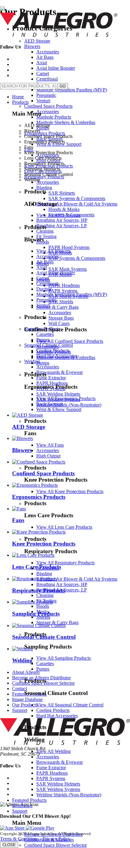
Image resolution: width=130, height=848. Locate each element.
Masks (42, 611)
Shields (43, 617)
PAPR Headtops (52, 773)
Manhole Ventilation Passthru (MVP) (71, 294)
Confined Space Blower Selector (55, 845)
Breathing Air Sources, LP (61, 589)
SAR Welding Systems (58, 789)
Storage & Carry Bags (57, 622)
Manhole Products (53, 352)
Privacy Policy (56, 838)
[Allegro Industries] (58, 35)
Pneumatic (46, 299)
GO (63, 86)
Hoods (42, 606)
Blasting (44, 573)
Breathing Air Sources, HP (61, 584)
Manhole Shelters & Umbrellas (65, 357)
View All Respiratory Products (65, 562)
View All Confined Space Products (69, 341)
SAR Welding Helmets (58, 783)
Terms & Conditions (19, 838)
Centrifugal (47, 283)
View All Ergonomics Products (66, 398)
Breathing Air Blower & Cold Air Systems (76, 579)
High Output (48, 455)
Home (18, 96)
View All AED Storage (58, 215)
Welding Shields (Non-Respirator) (68, 794)
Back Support (49, 403)
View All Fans (50, 445)
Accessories (47, 256)
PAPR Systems (50, 778)
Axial (41, 267)
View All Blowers (53, 250)
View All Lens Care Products (64, 527)
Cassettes (45, 663)
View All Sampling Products (63, 658)
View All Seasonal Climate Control (69, 704)
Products (20, 102)
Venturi (43, 305)
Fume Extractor (51, 767)
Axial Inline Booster (55, 272)
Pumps (42, 362)
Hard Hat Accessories (57, 715)
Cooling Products (53, 710)
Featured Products (29, 800)
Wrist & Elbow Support (58, 409)
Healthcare (22, 805)
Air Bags (45, 261)
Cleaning (45, 595)
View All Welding (53, 751)
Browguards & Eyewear (59, 762)
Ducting (44, 289)
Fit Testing (46, 600)
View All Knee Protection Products (69, 491)
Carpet (42, 278)
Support (19, 811)
